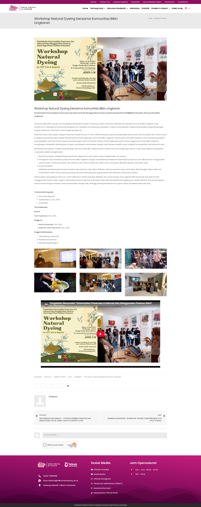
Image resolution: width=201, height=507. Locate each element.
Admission (135, 8)
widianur (53, 396)
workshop (117, 377)
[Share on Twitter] (42, 386)
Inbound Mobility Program (152, 2)
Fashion (129, 113)
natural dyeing (92, 377)
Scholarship (135, 2)
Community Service (60, 377)
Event (70, 377)
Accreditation (183, 2)
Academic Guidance (120, 2)
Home (85, 8)
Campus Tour (105, 2)
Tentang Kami (96, 8)
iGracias (93, 2)
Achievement (170, 2)
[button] (97, 8)
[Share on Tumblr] (55, 386)
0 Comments (78, 377)
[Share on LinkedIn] (49, 386)
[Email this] (68, 386)
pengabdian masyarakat (106, 377)
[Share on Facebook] (36, 386)
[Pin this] (61, 386)
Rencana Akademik (116, 8)
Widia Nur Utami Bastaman (50, 228)
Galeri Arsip (177, 8)
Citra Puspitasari (40, 216)
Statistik (145, 8)
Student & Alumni (159, 8)
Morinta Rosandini (46, 224)
